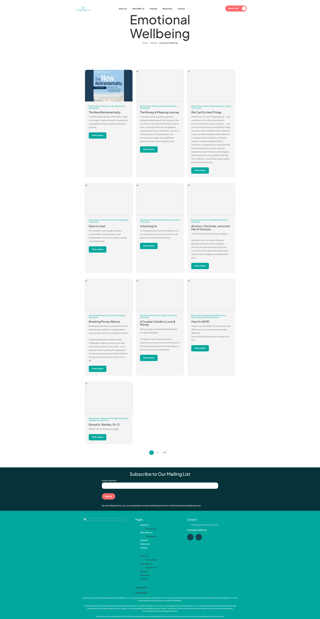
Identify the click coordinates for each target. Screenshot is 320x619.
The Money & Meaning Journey (159, 112)
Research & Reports (98, 420)
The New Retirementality (104, 112)
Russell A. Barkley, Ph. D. (104, 424)
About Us (123, 9)
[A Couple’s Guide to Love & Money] (160, 295)
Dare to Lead (97, 226)
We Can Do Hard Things (206, 112)
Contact (181, 9)
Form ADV (141, 587)
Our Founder (151, 529)
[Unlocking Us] (160, 199)
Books (111, 106)
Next (165, 452)
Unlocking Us (148, 226)
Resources (167, 9)
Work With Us (138, 9)
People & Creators (210, 318)
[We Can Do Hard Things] (211, 85)
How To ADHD (200, 321)
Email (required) (109, 481)
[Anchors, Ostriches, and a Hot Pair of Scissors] (211, 199)
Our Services (151, 536)
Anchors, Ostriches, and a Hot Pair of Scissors (210, 227)
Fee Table (141, 592)
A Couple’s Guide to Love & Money (158, 323)
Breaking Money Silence (104, 321)
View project (97, 135)
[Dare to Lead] (108, 199)
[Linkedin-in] (190, 537)
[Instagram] (199, 537)
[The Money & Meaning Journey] (160, 85)
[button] (159, 554)
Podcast (153, 9)
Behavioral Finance (98, 106)
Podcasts (196, 108)
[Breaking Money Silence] (108, 295)
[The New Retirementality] (108, 85)
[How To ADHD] (211, 295)
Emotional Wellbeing (221, 106)
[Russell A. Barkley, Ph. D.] (108, 398)
